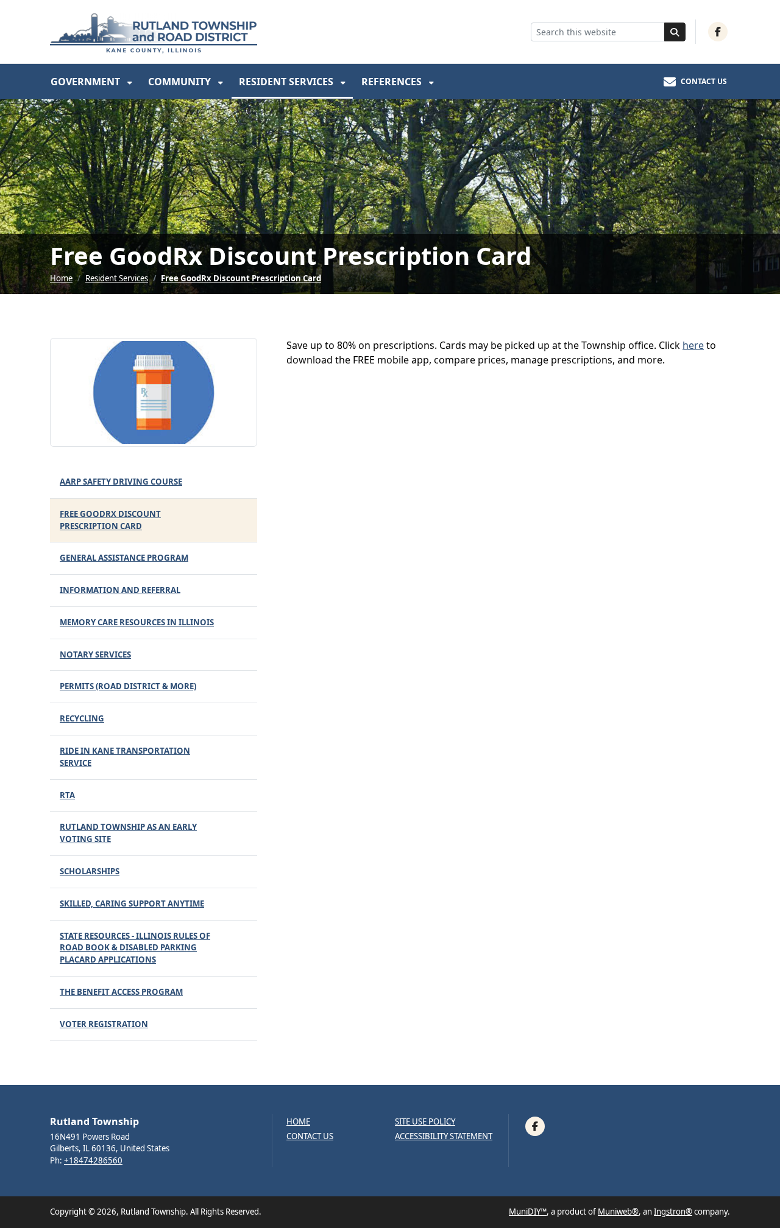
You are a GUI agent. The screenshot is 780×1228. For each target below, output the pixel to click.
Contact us (309, 1136)
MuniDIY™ (528, 1211)
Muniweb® (618, 1211)
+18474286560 (93, 1160)
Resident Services (287, 81)
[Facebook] (718, 31)
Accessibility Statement (443, 1136)
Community (180, 81)
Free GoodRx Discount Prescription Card (241, 278)
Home (61, 278)
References (392, 81)
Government (86, 81)
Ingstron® (673, 1211)
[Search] (675, 32)
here (693, 345)
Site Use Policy (425, 1122)
